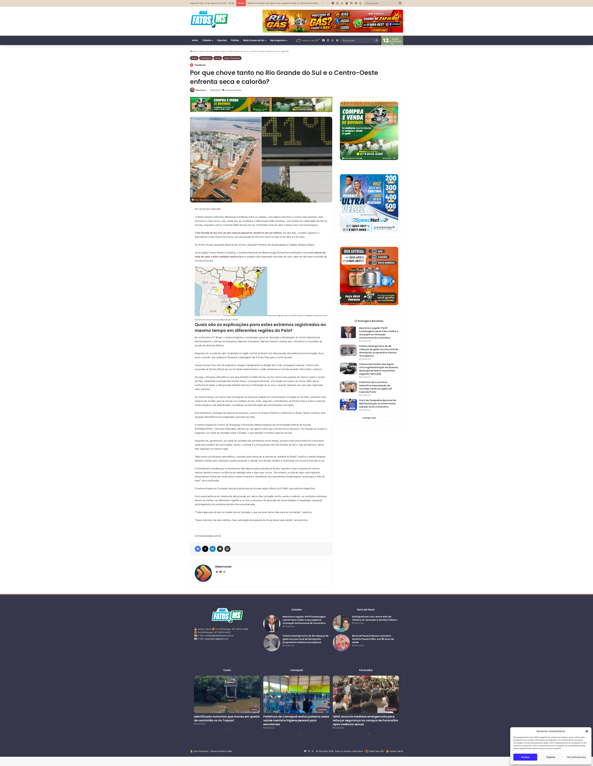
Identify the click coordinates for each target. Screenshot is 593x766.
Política (235, 40)
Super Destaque (232, 58)
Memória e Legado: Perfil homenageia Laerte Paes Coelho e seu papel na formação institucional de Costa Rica (378, 332)
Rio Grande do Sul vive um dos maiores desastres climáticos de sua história (239, 232)
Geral (201, 51)
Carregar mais (369, 418)
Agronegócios (277, 40)
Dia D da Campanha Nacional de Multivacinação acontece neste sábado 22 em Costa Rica (377, 403)
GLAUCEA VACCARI (210, 209)
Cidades (206, 40)
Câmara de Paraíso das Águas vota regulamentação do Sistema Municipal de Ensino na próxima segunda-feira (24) (378, 369)
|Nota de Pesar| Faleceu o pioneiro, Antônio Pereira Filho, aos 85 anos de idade (373, 639)
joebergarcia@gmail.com (216, 639)
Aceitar (525, 757)
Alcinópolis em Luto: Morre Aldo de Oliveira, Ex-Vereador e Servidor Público (374, 618)
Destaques (206, 58)
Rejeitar (551, 757)
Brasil (194, 58)
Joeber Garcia (396, 751)
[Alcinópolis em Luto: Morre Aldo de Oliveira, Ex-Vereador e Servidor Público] (341, 623)
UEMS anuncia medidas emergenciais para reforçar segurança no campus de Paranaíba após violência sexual (365, 720)
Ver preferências (576, 757)
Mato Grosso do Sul (253, 40)
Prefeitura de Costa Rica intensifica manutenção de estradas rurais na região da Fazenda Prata (375, 387)
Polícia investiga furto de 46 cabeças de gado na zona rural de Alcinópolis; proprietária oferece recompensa (378, 351)
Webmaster (201, 90)
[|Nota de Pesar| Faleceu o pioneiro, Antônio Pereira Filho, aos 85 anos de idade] (341, 642)
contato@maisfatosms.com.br (219, 635)
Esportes (222, 40)
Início (195, 40)
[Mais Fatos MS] (209, 19)
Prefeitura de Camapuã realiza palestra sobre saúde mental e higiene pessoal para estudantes (296, 720)
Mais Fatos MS (377, 751)
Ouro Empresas (201, 751)
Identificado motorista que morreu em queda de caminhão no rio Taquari (227, 718)
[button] (586, 731)
